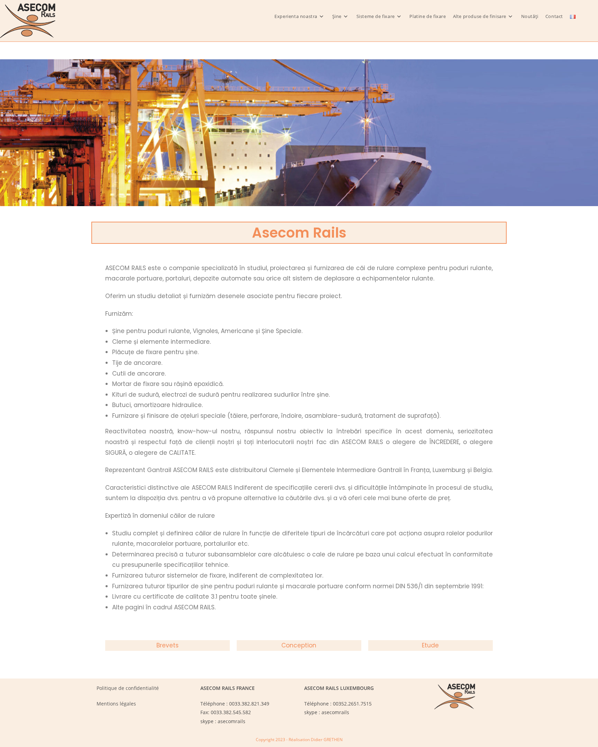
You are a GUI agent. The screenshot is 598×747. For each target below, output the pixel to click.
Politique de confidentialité (128, 688)
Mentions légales (116, 703)
